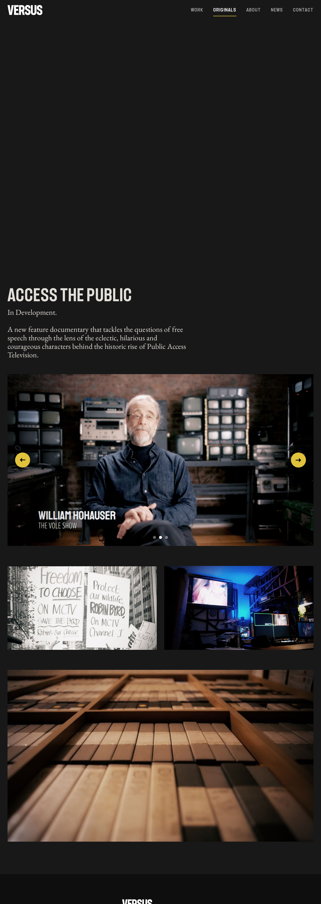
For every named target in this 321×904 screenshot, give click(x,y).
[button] (22, 460)
